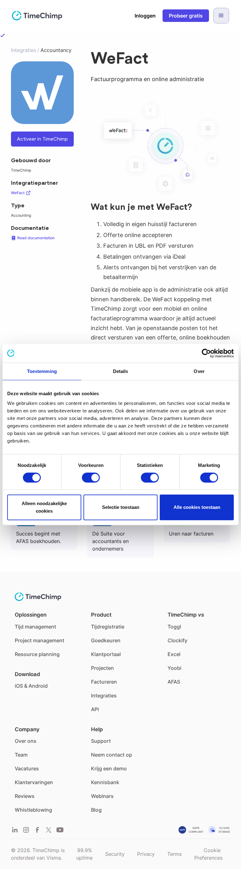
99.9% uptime (84, 854)
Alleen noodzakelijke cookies (44, 507)
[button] (221, 15)
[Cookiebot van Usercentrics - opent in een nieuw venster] (206, 353)
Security (115, 854)
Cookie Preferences (208, 854)
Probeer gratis (186, 16)
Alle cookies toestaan (197, 507)
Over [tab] (199, 371)
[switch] (91, 478)
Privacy (146, 854)
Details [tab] (120, 371)
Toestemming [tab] (42, 371)
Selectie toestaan (120, 507)
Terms (174, 854)
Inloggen (145, 16)
